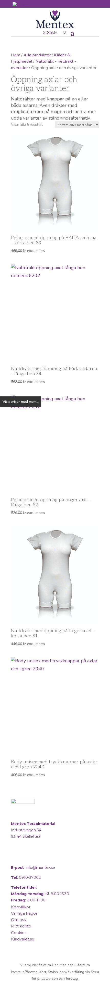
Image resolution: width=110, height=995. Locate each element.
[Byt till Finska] (21, 4)
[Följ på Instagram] (28, 857)
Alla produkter (37, 55)
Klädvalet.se (22, 939)
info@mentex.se (40, 867)
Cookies (18, 932)
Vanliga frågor (24, 913)
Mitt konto (21, 926)
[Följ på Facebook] (16, 857)
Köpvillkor (20, 906)
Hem (15, 55)
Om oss (18, 919)
